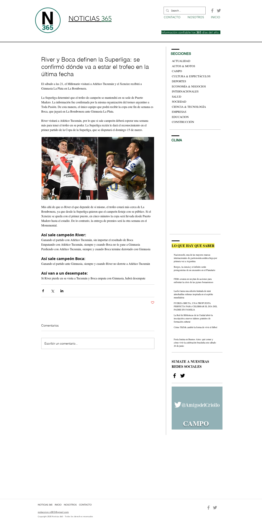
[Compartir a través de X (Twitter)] (52, 291)
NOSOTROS (70, 504)
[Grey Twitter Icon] (219, 10)
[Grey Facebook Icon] (212, 10)
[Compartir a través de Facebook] (43, 291)
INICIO (58, 504)
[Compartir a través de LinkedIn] (62, 291)
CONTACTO (85, 504)
